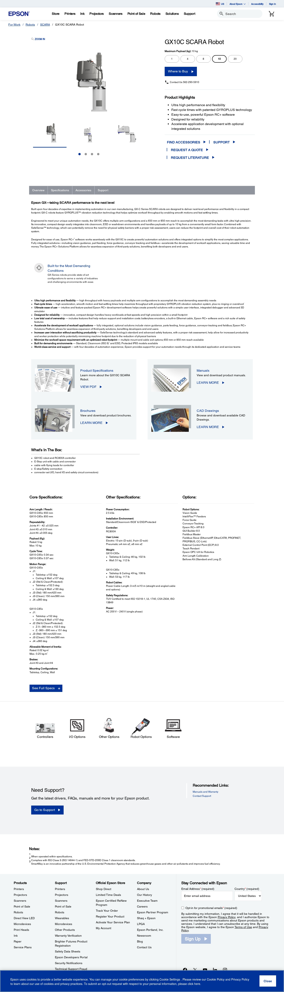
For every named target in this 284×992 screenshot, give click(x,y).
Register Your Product (110, 916)
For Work (14, 24)
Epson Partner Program (152, 912)
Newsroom (144, 935)
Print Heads (21, 929)
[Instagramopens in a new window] (225, 969)
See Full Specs (43, 688)
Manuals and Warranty (205, 791)
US (222, 3)
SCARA (45, 24)
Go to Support (44, 810)
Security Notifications (68, 963)
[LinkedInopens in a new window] (215, 969)
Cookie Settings (170, 979)
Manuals (203, 370)
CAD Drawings (208, 411)
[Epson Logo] (19, 13)
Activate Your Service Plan (113, 922)
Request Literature (190, 158)
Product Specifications (96, 370)
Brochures (87, 411)
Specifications (60, 190)
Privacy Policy (226, 917)
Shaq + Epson (146, 918)
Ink (16, 935)
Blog (140, 941)
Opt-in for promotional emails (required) (211, 908)
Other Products (65, 929)
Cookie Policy (216, 979)
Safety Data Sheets (67, 951)
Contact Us (144, 947)
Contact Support (202, 796)
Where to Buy (178, 71)
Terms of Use (243, 927)
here (197, 984)
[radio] (172, 59)
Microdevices (22, 924)
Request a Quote (187, 150)
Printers (19, 889)
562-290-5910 (191, 82)
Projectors (20, 894)
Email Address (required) (197, 888)
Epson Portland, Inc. (150, 929)
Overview (38, 190)
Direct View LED (24, 918)
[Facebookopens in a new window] (185, 969)
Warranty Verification (68, 935)
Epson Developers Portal (71, 957)
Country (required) (247, 888)
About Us (143, 889)
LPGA (141, 924)
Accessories (83, 190)
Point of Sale (22, 906)
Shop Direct (103, 889)
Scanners (20, 900)
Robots (30, 24)
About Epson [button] (236, 3)
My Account (103, 928)
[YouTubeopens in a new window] (205, 969)
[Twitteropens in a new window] (195, 969)
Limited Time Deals (108, 894)
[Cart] (271, 14)
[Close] (267, 981)
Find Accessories (183, 142)
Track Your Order (107, 910)
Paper (17, 941)
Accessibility (257, 3)
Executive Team (147, 900)
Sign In (272, 3)
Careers (142, 906)
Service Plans (23, 947)
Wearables (62, 918)
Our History (144, 894)
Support (221, 142)
